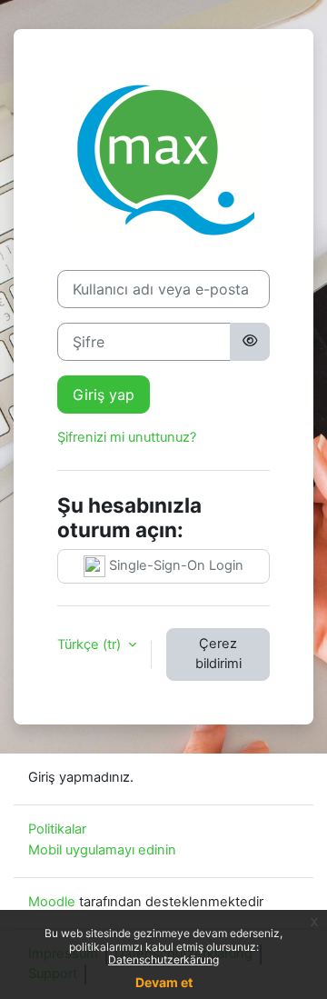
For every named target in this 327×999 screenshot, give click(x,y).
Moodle (51, 902)
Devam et (164, 982)
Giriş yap (103, 394)
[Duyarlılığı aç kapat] (250, 342)
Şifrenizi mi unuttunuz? (126, 437)
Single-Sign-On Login (174, 565)
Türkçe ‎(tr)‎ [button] (90, 644)
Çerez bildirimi (218, 653)
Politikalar (57, 829)
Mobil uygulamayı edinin (102, 850)
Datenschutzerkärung (163, 959)
